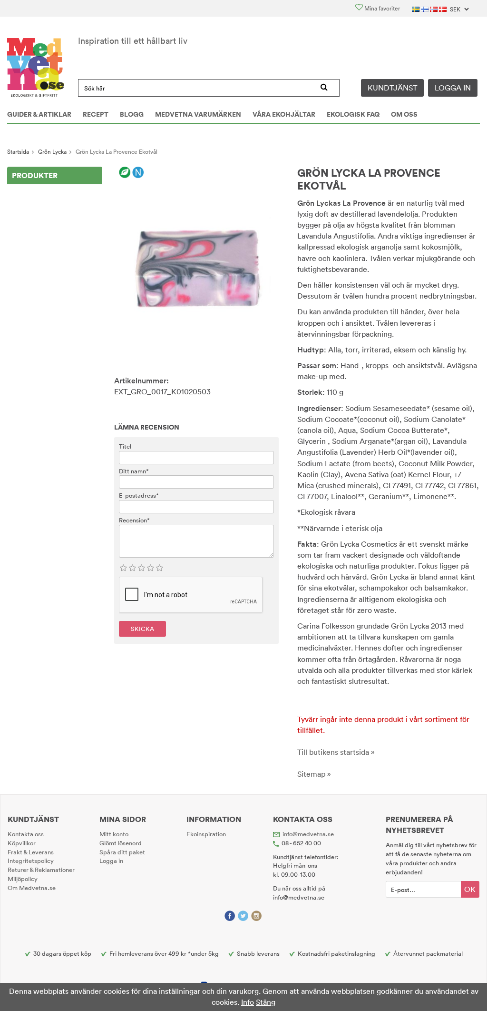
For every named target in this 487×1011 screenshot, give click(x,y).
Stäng (265, 1002)
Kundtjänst (392, 87)
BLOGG (132, 114)
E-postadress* (139, 495)
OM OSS (404, 114)
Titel (125, 446)
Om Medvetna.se (32, 887)
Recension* (134, 520)
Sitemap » (314, 774)
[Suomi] (425, 8)
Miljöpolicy (23, 878)
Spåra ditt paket (122, 852)
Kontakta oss (26, 834)
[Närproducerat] (138, 173)
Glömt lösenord (120, 843)
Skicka (142, 628)
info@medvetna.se (308, 834)
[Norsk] (434, 8)
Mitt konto (113, 834)
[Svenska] (416, 8)
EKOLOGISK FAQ (353, 114)
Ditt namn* (134, 471)
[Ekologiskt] (125, 173)
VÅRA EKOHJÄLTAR (284, 114)
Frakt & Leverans (31, 852)
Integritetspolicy (31, 860)
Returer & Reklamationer (41, 869)
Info (247, 1002)
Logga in (453, 87)
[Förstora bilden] (196, 262)
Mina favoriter (381, 8)
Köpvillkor (22, 843)
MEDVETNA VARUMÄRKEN (198, 114)
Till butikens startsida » (336, 752)
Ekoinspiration (206, 834)
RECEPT (95, 114)
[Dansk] (443, 8)
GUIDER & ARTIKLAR (39, 114)
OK (470, 889)
